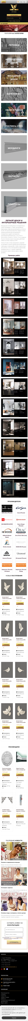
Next (25, 28)
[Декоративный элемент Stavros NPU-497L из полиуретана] (7, 670)
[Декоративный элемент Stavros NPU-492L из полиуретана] (21, 711)
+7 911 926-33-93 (5, 965)
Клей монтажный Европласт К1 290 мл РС (20, 811)
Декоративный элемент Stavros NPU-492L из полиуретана (21, 722)
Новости (3, 998)
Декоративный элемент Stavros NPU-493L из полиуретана (21, 598)
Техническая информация (8, 1000)
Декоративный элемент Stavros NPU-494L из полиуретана (21, 640)
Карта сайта (4, 1003)
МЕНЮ (3, 1)
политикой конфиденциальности (12, 1010)
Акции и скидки (5, 997)
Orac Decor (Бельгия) (21, 535)
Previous (2, 28)
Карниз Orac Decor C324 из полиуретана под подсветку (20, 770)
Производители (5, 993)
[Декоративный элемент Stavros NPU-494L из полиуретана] (21, 629)
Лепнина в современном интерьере (10, 862)
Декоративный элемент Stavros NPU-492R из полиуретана (7, 722)
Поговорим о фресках (7, 887)
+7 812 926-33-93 (14, 21)
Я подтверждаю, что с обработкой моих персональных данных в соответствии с (13, 938)
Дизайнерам (4, 1001)
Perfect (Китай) (7, 547)
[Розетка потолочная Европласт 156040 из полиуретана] (7, 759)
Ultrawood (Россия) (21, 558)
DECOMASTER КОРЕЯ (7, 524)
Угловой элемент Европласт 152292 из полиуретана (6, 811)
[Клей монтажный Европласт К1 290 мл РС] (21, 800)
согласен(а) (13, 937)
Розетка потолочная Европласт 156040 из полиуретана (6, 770)
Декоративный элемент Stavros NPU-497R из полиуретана (21, 681)
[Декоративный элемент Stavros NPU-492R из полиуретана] (7, 711)
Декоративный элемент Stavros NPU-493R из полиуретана (7, 598)
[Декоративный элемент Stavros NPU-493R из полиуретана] (7, 587)
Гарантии (3, 996)
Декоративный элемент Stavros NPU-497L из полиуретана (7, 681)
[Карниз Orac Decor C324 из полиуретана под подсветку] (21, 759)
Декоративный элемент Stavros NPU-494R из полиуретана (7, 640)
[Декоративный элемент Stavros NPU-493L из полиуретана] (21, 587)
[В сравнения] (3, 606)
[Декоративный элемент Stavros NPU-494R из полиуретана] (7, 629)
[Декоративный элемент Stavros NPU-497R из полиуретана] (21, 670)
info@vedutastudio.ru (11, 967)
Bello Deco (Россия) (7, 512)
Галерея (3, 994)
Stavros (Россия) (7, 558)
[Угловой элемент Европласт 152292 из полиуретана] (7, 800)
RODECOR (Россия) (21, 547)
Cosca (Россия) (21, 512)
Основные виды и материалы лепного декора (13, 913)
